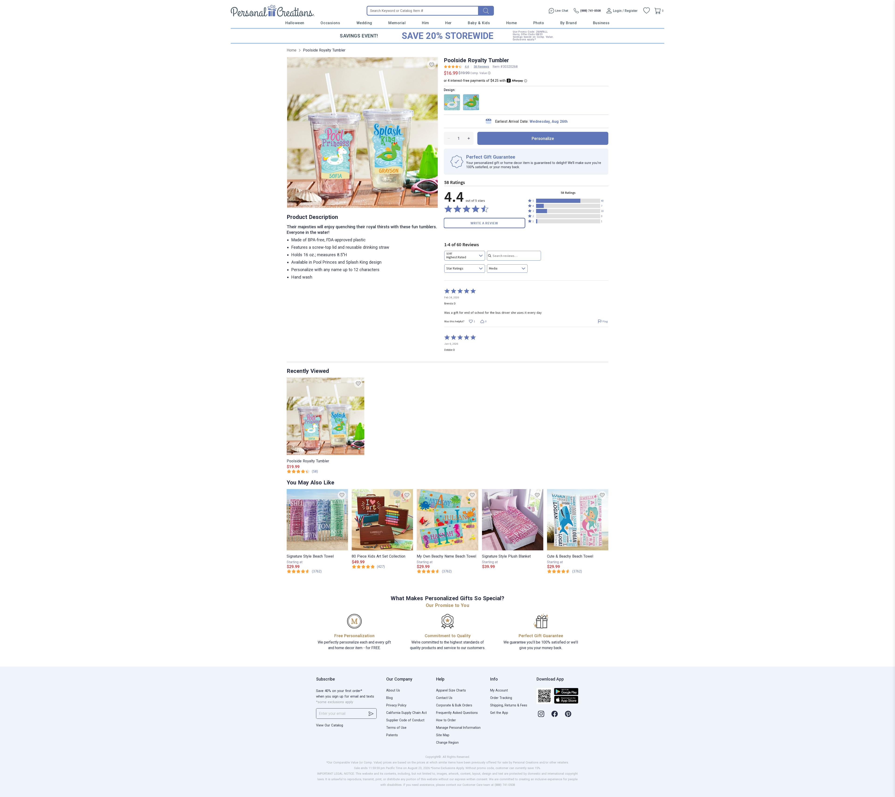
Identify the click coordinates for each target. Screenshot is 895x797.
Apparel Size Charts (451, 690)
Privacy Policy (396, 705)
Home (511, 23)
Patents (392, 735)
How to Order (446, 720)
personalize (543, 138)
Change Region (447, 742)
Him (425, 23)
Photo (538, 23)
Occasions (330, 23)
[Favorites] (646, 11)
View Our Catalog (329, 725)
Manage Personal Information (458, 727)
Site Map (442, 735)
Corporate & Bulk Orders (454, 705)
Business (601, 23)
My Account (499, 690)
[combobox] (464, 256)
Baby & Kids (479, 23)
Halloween (294, 23)
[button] (568, 201)
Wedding (364, 23)
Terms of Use (396, 727)
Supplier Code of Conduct (405, 720)
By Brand (568, 23)
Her (448, 23)
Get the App (499, 713)
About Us (393, 690)
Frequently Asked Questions (457, 713)
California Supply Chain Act (406, 713)
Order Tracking (501, 698)
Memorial (397, 23)
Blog (389, 698)
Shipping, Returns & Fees (508, 705)
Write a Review (484, 223)
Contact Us (444, 698)
